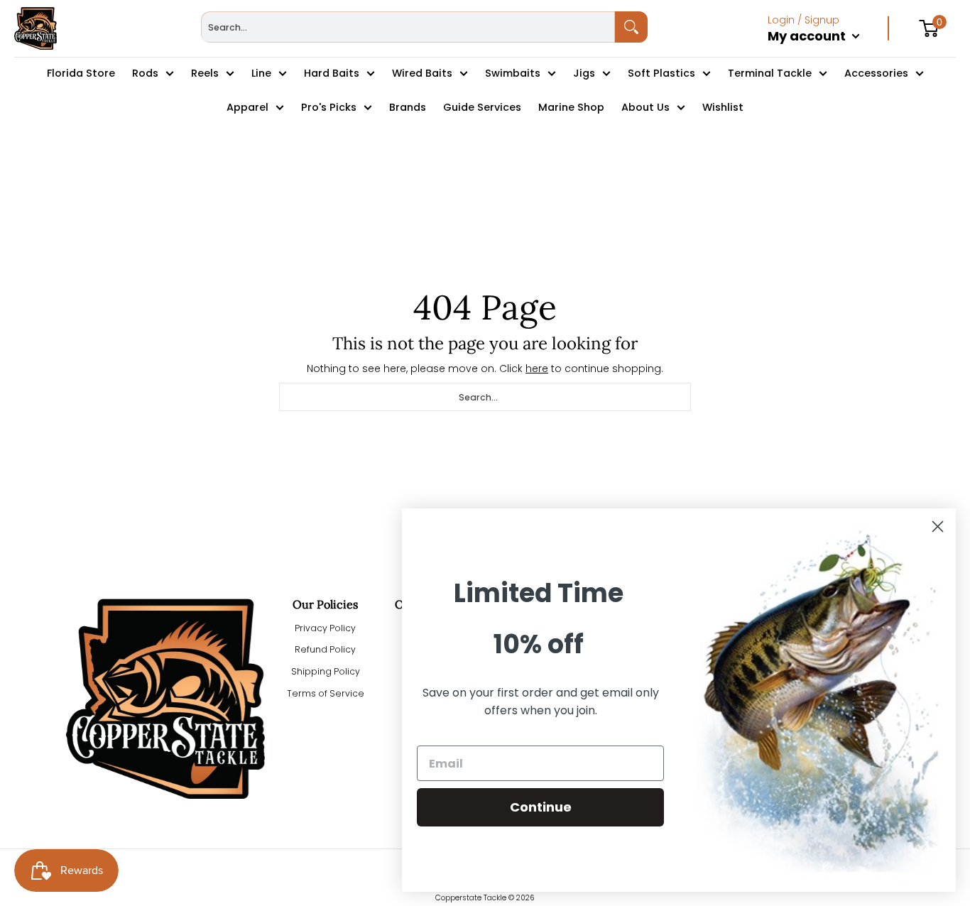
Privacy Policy (325, 628)
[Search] (631, 27)
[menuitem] (828, 51)
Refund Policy (325, 649)
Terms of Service (325, 693)
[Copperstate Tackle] (35, 28)
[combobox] (407, 27)
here (536, 368)
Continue (541, 807)
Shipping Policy (325, 671)
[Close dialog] (937, 526)
